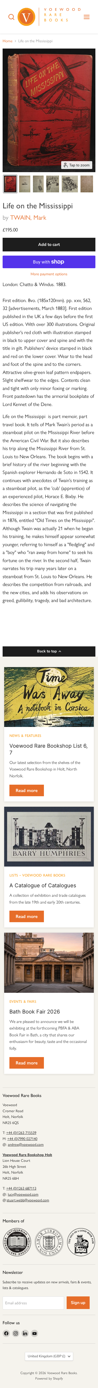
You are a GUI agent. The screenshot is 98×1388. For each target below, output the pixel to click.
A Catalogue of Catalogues (42, 885)
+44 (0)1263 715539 (21, 1133)
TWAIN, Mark (28, 217)
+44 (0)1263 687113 (21, 1188)
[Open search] (11, 17)
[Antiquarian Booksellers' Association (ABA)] (17, 1242)
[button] (10, 184)
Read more (27, 790)
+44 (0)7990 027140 (22, 1139)
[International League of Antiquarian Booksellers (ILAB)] (48, 1242)
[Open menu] (86, 17)
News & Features (25, 735)
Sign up (78, 1303)
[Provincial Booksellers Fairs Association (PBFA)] (81, 1242)
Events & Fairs (22, 1001)
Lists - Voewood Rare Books (37, 875)
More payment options (49, 274)
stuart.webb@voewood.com (28, 1200)
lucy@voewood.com (23, 1194)
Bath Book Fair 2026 (34, 1012)
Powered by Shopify (49, 1378)
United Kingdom (46, 1356)
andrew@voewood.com (26, 1144)
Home (8, 41)
